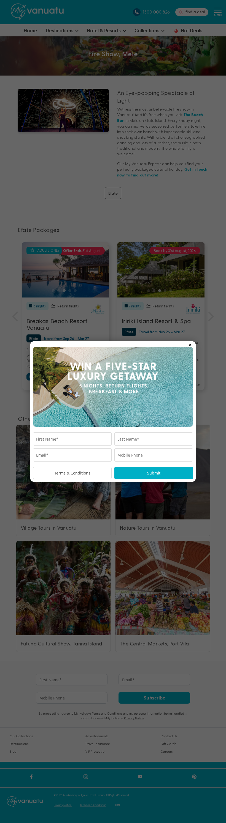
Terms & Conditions (72, 473)
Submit (153, 473)
